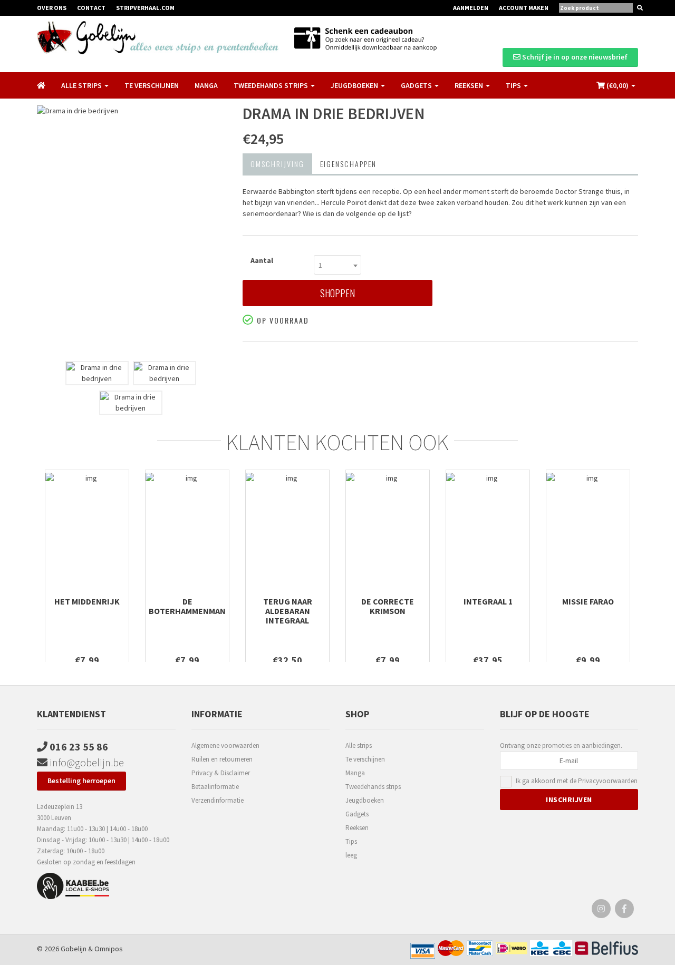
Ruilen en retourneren (222, 759)
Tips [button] (514, 85)
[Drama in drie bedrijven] (132, 230)
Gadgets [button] (417, 85)
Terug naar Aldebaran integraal (287, 611)
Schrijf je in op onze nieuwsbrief (574, 57)
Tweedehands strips (373, 786)
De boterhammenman (187, 606)
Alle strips (358, 745)
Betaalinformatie (215, 786)
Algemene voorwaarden (225, 745)
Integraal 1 (488, 601)
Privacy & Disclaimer (220, 772)
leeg (351, 855)
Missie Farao (588, 601)
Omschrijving (277, 163)
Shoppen (337, 293)
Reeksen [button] (470, 85)
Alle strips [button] (82, 85)
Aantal (261, 260)
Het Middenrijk (87, 601)
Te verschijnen (151, 85)
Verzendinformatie (217, 800)
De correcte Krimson (387, 606)
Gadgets (357, 814)
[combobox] (337, 265)
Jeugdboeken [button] (355, 85)
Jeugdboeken (364, 800)
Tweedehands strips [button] (272, 85)
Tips (351, 841)
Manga (206, 85)
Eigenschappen (348, 163)
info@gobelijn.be (85, 762)
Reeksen (357, 827)
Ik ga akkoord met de (577, 780)
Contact (91, 8)
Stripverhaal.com (145, 8)
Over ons (51, 8)
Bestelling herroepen (81, 780)
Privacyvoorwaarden (608, 780)
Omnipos (108, 948)
